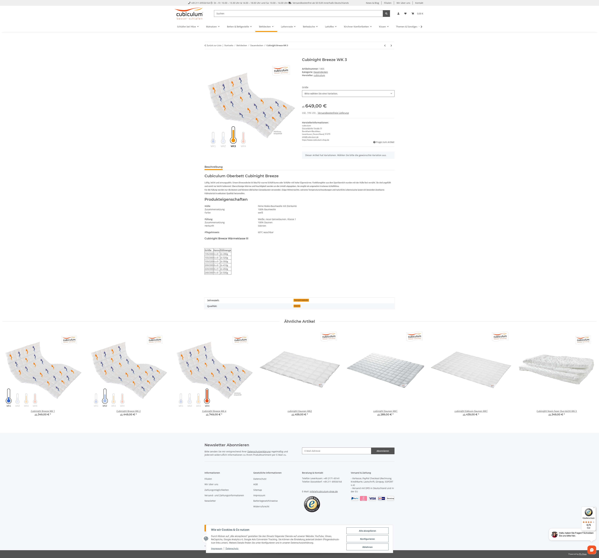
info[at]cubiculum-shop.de (324, 491)
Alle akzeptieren (367, 530)
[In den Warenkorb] (207, 56)
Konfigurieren (367, 539)
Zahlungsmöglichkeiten (217, 489)
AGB (255, 484)
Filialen (388, 2)
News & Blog (372, 2)
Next (591, 374)
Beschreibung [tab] (214, 166)
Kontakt (419, 2)
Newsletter (210, 500)
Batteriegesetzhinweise (265, 500)
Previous (7, 374)
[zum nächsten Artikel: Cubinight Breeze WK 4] (391, 45)
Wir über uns (403, 2)
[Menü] (594, 508)
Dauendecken (321, 72)
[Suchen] (386, 13)
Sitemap (257, 489)
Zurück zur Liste (214, 45)
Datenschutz (232, 548)
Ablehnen (367, 547)
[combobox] (348, 93)
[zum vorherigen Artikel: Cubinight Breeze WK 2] (385, 45)
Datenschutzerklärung (259, 451)
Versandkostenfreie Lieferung (333, 112)
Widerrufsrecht (261, 506)
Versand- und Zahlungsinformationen (224, 495)
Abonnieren (383, 450)
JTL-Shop (583, 554)
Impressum (216, 548)
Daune (297, 306)
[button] (398, 13)
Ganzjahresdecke (301, 300)
